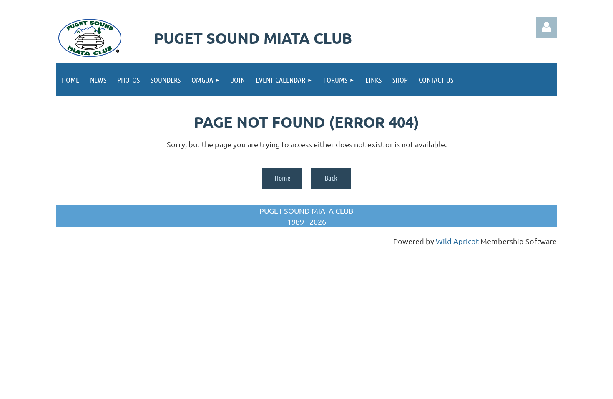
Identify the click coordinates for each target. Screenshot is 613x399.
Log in (546, 27)
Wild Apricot (457, 241)
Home (282, 177)
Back (330, 177)
